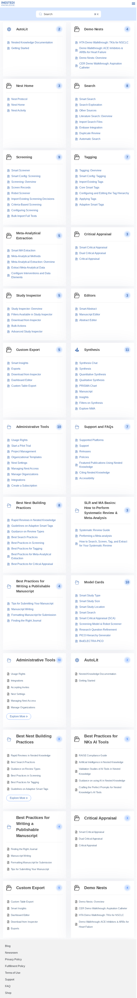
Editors (90, 295)
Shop (8, 992)
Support (9, 979)
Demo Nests (93, 29)
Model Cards (94, 582)
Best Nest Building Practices (31, 505)
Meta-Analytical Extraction (28, 235)
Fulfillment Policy (15, 966)
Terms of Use (12, 972)
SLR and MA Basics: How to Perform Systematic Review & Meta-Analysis (100, 510)
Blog (8, 946)
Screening (24, 157)
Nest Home (24, 86)
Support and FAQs (98, 427)
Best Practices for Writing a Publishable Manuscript (33, 586)
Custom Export (28, 350)
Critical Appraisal (97, 234)
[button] (133, 3)
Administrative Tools (32, 427)
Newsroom (11, 952)
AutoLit (22, 29)
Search (89, 86)
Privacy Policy (13, 959)
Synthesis (92, 350)
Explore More (18, 716)
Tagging (90, 157)
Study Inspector (28, 295)
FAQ (7, 986)
